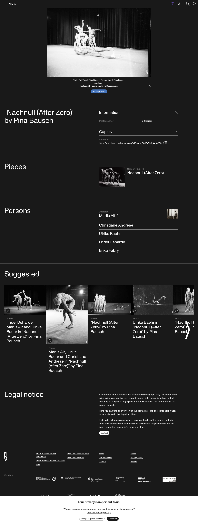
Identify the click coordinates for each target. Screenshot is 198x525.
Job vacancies (105, 457)
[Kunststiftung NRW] (120, 479)
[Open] (176, 132)
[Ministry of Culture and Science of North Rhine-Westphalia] (46, 479)
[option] (99, 42)
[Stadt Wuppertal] (145, 479)
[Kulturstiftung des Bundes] (169, 479)
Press (133, 453)
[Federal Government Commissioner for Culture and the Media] (71, 479)
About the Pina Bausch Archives (50, 460)
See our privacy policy (99, 512)
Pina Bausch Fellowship (78, 453)
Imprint (134, 461)
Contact (104, 433)
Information (109, 112)
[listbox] (99, 42)
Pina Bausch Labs (75, 457)
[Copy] (165, 143)
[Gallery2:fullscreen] (148, 86)
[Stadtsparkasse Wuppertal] (95, 479)
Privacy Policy (137, 457)
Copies (105, 131)
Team (101, 453)
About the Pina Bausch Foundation (46, 455)
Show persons (99, 91)
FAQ (38, 464)
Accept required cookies (92, 518)
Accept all (112, 518)
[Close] (176, 113)
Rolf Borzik (146, 121)
